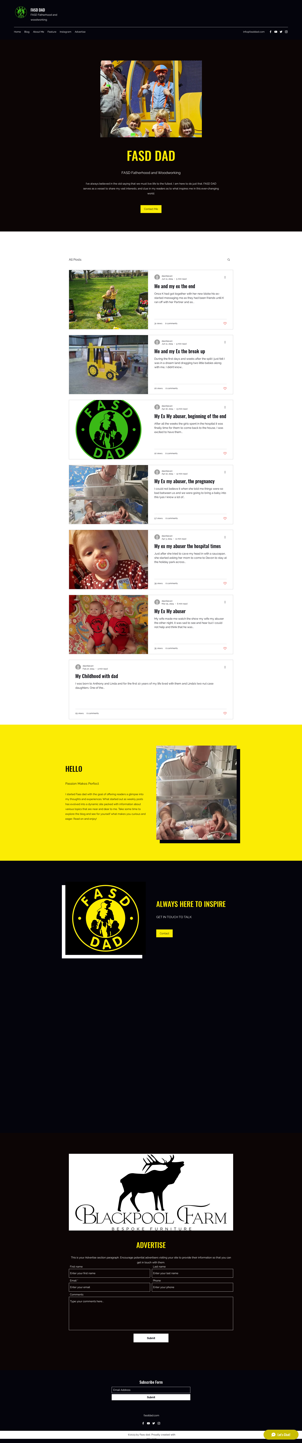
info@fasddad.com (254, 31)
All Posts (75, 259)
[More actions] (226, 277)
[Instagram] (286, 31)
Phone (157, 1280)
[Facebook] (270, 31)
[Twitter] (281, 31)
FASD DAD (38, 10)
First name (76, 1266)
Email (73, 1280)
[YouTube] (276, 31)
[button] (228, 260)
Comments (76, 1294)
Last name (159, 1266)
